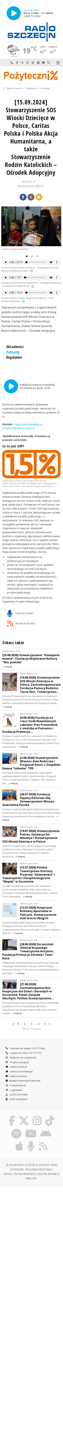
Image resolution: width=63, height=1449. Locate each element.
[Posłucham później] (31, 270)
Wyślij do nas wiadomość (43, 62)
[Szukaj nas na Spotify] (16, 1129)
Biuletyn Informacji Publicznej (24, 1080)
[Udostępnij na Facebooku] (23, 197)
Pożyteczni (31, 88)
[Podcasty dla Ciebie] (31, 1142)
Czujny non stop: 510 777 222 (25, 1052)
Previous (4, 227)
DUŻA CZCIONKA (18, 1094)
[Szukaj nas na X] (24, 1116)
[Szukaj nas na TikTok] (50, 1116)
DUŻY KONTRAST (18, 1099)
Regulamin (14, 357)
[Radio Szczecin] (31, 32)
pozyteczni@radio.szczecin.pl (18, 428)
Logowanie (15, 1090)
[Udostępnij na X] (30, 197)
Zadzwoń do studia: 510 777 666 (27, 1048)
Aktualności (15, 346)
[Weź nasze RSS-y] (43, 1142)
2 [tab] (31, 256)
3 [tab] (36, 256)
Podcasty (45, 88)
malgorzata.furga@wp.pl (27, 424)
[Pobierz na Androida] (46, 1129)
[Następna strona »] (49, 1024)
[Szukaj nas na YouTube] (30, 1129)
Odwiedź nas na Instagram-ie (27, 62)
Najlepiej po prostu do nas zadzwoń (12, 62)
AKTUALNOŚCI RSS (25, 623)
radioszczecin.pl (18, 1066)
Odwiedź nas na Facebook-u (17, 62)
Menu (58, 62)
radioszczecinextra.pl (21, 1071)
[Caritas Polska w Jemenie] (31, 226)
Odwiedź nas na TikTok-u (33, 62)
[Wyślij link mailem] (39, 197)
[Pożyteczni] (31, 75)
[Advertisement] (31, 1222)
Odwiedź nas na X (22, 62)
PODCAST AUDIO (24, 613)
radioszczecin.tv (18, 1076)
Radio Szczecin (14, 88)
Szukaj (48, 62)
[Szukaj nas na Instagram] (37, 1116)
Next (57, 227)
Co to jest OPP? (13, 446)
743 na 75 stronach (31, 1028)
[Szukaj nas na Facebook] (12, 1116)
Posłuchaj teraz (17, 1085)
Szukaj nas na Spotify (38, 62)
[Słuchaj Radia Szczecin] (13, 13)
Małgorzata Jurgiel (31, 186)
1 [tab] (26, 256)
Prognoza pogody (19, 1062)
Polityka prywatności (25, 1174)
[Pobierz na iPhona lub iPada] (19, 1142)
